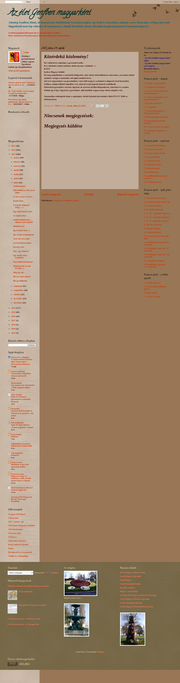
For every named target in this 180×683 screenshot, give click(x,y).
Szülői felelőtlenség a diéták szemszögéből (23, 221)
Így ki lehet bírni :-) (21, 230)
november (18, 298)
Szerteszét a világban (20, 357)
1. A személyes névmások (155, 198)
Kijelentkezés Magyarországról (32, 605)
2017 (13, 320)
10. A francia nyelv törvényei (156, 127)
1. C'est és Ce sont (152, 296)
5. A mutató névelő (152, 161)
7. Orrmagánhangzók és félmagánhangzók (154, 112)
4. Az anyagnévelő (152, 157)
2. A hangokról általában (154, 87)
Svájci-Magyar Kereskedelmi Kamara (136, 607)
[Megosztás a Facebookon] (104, 106)
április (17, 170)
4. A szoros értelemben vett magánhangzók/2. (155, 98)
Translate (54, 573)
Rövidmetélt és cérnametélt (20, 552)
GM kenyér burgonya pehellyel (21, 525)
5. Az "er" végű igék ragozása (157, 213)
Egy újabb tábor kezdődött (20, 256)
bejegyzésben (149, 71)
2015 (13, 312)
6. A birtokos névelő (152, 165)
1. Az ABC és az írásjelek (155, 83)
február (17, 162)
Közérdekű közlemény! (23, 262)
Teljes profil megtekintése (19, 71)
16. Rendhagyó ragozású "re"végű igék (154, 265)
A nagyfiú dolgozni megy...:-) (21, 206)
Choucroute (13, 518)
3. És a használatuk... (153, 206)
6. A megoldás (150, 107)
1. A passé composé (152, 283)
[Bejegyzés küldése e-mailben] (92, 106)
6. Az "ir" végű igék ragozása (157, 217)
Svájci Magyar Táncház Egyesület (135, 599)
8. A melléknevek (151, 172)
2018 (13, 325)
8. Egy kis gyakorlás (153, 225)
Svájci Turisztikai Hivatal (131, 603)
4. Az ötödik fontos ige (153, 209)
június (16, 178)
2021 (13, 333)
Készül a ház (18, 247)
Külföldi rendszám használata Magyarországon (28, 586)
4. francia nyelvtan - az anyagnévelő (23, 624)
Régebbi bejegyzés (128, 194)
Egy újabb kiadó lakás (22, 211)
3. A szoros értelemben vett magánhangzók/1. (155, 92)
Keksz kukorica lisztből (18, 545)
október (17, 294)
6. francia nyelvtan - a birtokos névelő (24, 619)
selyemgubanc (17, 453)
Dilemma (14, 437)
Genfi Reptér (125, 580)
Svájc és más (16, 462)
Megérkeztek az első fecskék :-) (22, 267)
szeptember (19, 290)
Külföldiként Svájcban (20, 444)
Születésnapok (19, 186)
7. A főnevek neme (152, 168)
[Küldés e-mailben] (97, 106)
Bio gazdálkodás (20, 281)
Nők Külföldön (17, 423)
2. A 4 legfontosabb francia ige (157, 202)
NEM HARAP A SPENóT (22, 488)
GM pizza (12, 537)
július (16, 183)
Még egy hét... (19, 272)
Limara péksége (18, 371)
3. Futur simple (150, 293)
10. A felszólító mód (152, 232)
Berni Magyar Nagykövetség (132, 572)
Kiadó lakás (18, 201)
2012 (13, 150)
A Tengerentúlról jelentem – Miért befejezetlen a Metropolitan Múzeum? (22, 361)
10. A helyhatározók (152, 182)
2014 (13, 308)
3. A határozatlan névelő (154, 153)
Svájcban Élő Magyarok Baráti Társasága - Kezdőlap (21, 499)
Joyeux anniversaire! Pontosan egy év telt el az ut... (21, 83)
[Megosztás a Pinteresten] (107, 106)
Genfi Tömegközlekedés (130, 584)
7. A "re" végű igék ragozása (156, 221)
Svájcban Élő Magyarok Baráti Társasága (138, 595)
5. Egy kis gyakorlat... (153, 103)
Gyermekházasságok (22, 243)
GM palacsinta (14, 533)
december (18, 303)
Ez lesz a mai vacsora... (23, 197)
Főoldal (89, 194)
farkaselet (15, 409)
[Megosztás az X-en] (102, 106)
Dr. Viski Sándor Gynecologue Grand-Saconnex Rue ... (21, 92)
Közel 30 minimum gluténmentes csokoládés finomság (20, 399)
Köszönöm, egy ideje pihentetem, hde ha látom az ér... (20, 101)
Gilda (26, 52)
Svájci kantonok (25, 591)
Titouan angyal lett (18, 490)
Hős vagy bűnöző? (21, 251)
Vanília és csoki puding (18, 556)
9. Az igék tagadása (152, 228)
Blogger (100, 652)
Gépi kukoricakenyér (17, 541)
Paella (11, 548)
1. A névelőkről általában (155, 145)
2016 (13, 316)
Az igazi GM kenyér (17, 514)
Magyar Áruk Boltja (129, 591)
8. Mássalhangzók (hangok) (156, 117)
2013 (13, 154)
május (17, 174)
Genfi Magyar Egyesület (130, 576)
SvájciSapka (16, 434)
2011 (13, 146)
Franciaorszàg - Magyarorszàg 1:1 (19, 475)
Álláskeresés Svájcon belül (21, 446)
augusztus (18, 286)
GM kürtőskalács (15, 529)
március (17, 166)
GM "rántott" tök (16, 522)
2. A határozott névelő (153, 149)
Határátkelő (16, 383)
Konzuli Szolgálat (127, 588)
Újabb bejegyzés (51, 194)
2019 (13, 329)
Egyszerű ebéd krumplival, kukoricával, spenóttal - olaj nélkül (22, 413)
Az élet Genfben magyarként (49, 13)
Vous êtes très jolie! (21, 239)
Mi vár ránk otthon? (22, 277)
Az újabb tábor (19, 216)
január (17, 158)
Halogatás (15, 455)
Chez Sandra (16, 395)
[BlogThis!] (99, 106)
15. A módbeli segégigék (154, 261)
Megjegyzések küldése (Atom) (66, 200)
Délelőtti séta (18, 226)
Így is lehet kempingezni (23, 235)
